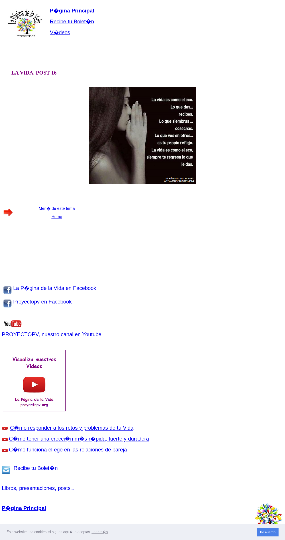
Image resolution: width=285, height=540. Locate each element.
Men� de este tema (57, 208)
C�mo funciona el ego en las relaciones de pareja (68, 450)
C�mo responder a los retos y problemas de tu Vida (71, 428)
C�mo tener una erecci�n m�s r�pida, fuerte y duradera (79, 439)
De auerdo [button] (268, 532)
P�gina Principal (72, 11)
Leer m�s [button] (100, 532)
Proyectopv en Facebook (42, 302)
